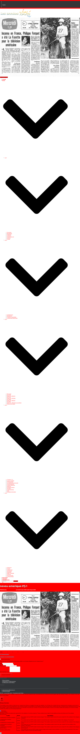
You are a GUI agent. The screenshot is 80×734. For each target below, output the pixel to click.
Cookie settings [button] (3, 696)
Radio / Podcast (10, 573)
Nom (1, 663)
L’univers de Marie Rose (12, 318)
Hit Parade (9, 571)
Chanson (9, 235)
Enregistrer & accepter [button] (5, 731)
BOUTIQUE (4, 577)
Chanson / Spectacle (11, 317)
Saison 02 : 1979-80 (11, 398)
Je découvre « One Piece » (8, 682)
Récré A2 (9, 393)
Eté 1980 (9, 399)
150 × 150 (5, 652)
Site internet (3, 665)
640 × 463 (20, 652)
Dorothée (9, 232)
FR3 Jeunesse (10, 481)
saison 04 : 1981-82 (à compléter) (14, 402)
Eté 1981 (9, 401)
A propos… (4, 578)
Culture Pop (9, 569)
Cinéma (8, 237)
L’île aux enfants (10, 480)
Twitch (4, 4)
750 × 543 (15, 652)
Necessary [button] (2, 709)
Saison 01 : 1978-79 (11, 396)
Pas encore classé (11, 403)
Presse (8, 239)
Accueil (4, 79)
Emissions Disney (11, 487)
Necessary (3, 711)
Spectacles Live (10, 236)
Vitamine (9, 486)
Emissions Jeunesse (11, 491)
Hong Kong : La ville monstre (9, 681)
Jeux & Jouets (10, 575)
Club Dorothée (10, 489)
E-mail (1, 664)
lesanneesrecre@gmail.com (8, 690)
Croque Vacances (11, 485)
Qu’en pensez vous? (5, 671)
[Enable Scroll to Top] (1, 733)
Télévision (9, 234)
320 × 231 (10, 652)
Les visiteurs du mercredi (12, 483)
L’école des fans (10, 484)
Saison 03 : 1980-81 (11, 400)
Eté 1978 (9, 395)
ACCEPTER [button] (10, 696)
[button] (35, 156)
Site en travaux (5, 680)
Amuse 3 (9, 488)
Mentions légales (6, 691)
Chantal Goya (10, 314)
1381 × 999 (25, 652)
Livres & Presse (10, 576)
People (8, 568)
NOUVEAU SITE (5, 579)
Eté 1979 (9, 397)
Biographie (9, 233)
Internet (9, 574)
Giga (8, 490)
